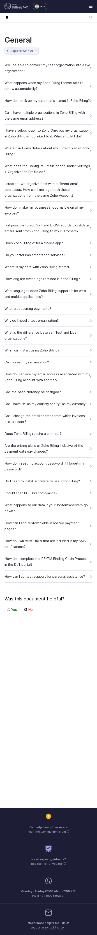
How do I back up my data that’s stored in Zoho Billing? (47, 100)
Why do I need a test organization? (32, 320)
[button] (37, 6)
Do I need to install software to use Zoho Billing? (42, 481)
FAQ (25, 7)
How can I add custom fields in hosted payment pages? (42, 526)
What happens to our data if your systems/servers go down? (46, 508)
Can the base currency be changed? (33, 392)
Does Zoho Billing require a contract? (33, 433)
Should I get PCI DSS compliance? (31, 493)
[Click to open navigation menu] (7, 17)
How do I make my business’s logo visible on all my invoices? (44, 210)
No (30, 609)
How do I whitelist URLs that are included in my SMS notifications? (45, 544)
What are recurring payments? (28, 308)
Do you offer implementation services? (35, 255)
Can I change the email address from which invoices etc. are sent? (45, 419)
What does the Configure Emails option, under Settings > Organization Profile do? (47, 169)
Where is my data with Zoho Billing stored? (38, 267)
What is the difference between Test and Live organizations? (40, 335)
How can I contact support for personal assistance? (45, 576)
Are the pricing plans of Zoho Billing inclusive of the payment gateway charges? (44, 448)
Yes (13, 609)
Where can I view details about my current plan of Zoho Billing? (47, 151)
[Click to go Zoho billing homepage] (13, 6)
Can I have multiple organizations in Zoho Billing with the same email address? (45, 115)
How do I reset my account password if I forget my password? (44, 466)
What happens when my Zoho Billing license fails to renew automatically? (44, 86)
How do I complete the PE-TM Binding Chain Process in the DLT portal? (46, 561)
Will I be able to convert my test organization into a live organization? (47, 68)
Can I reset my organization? (27, 362)
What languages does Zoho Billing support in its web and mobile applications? (45, 294)
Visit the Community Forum (47, 831)
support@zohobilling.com (48, 927)
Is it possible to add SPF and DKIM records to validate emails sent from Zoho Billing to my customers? (47, 228)
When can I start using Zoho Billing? (32, 350)
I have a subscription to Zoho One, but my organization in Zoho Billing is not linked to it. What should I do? (47, 133)
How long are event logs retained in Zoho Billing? (42, 279)
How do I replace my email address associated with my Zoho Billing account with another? (47, 377)
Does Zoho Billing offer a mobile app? (34, 243)
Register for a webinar (47, 863)
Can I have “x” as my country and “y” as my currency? (46, 404)
